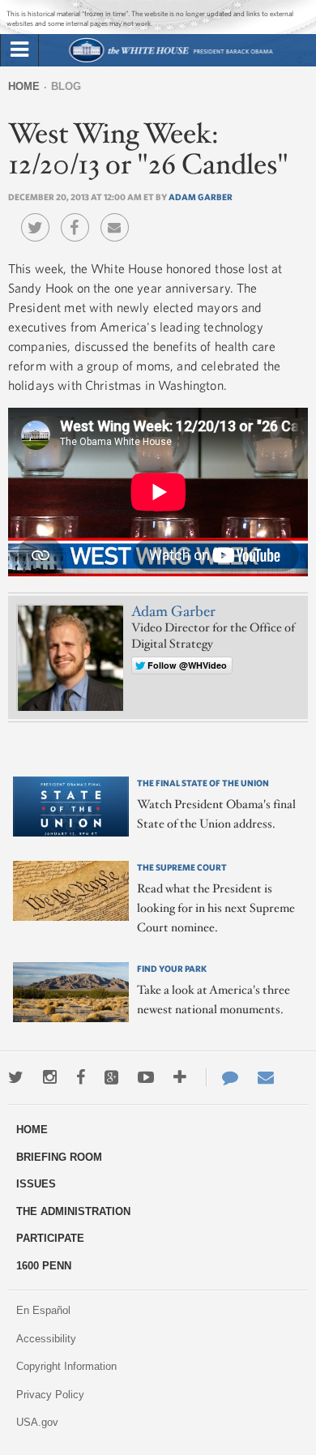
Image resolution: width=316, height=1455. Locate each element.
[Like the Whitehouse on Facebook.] (80, 1077)
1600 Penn (43, 1266)
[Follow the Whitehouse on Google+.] (111, 1077)
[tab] (19, 50)
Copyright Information (66, 1366)
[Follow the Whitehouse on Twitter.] (15, 1077)
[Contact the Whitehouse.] (222, 1077)
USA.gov (37, 1422)
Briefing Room (59, 1157)
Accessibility (46, 1339)
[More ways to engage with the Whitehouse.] (179, 1077)
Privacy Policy (50, 1395)
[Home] (170, 60)
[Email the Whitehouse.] (266, 1077)
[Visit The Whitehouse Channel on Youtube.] (146, 1077)
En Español (43, 1310)
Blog (66, 86)
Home (24, 86)
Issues (36, 1184)
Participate (50, 1238)
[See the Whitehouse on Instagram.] (50, 1077)
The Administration (73, 1211)
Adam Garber (201, 196)
